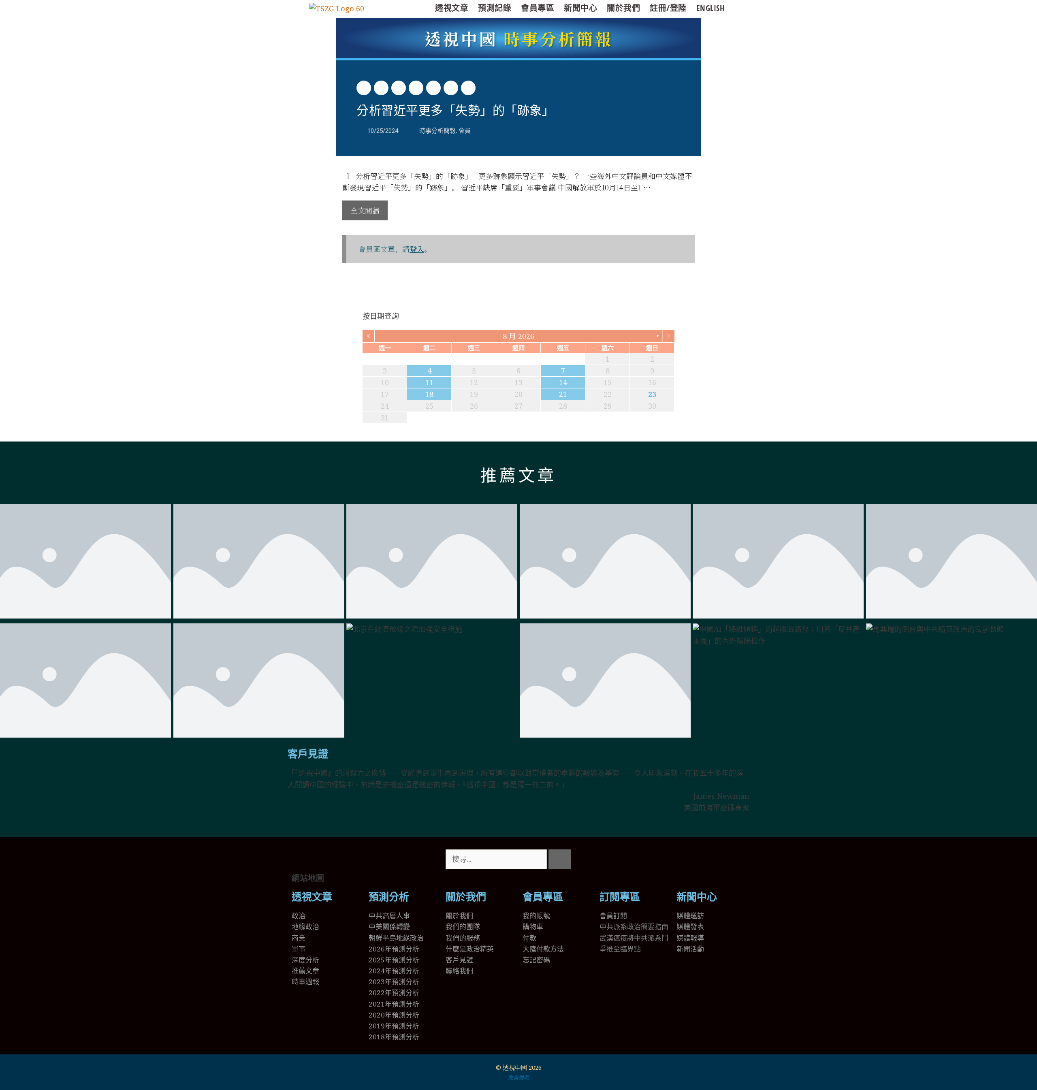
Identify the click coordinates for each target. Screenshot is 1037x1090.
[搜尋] (559, 859)
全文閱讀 (365, 210)
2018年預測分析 (394, 1036)
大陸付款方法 (543, 948)
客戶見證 (308, 754)
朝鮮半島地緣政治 (396, 938)
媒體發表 (690, 926)
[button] (363, 88)
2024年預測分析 (394, 970)
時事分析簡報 (519, 38)
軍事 (298, 948)
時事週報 (305, 981)
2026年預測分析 (394, 948)
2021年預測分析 (394, 1004)
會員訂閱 (613, 915)
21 (563, 394)
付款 (529, 938)
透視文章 (451, 7)
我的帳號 (536, 915)
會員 (465, 130)
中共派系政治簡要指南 (634, 926)
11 (429, 382)
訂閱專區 (620, 897)
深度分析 (305, 959)
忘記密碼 (536, 959)
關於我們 (623, 7)
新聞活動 (690, 948)
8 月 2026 (518, 336)
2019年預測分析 (394, 1025)
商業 (298, 938)
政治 (298, 915)
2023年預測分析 (394, 981)
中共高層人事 (389, 915)
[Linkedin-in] (653, 859)
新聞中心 (580, 7)
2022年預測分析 (394, 992)
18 (429, 394)
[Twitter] (610, 859)
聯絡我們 (459, 970)
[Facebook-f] (631, 859)
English (710, 7)
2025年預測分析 (394, 959)
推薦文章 (518, 475)
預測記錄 (494, 7)
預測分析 (389, 897)
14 (563, 382)
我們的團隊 (463, 926)
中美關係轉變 (389, 926)
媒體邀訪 (690, 915)
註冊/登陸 (668, 7)
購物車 (533, 926)
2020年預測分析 (394, 1015)
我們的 (456, 938)
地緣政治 (305, 926)
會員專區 (537, 7)
